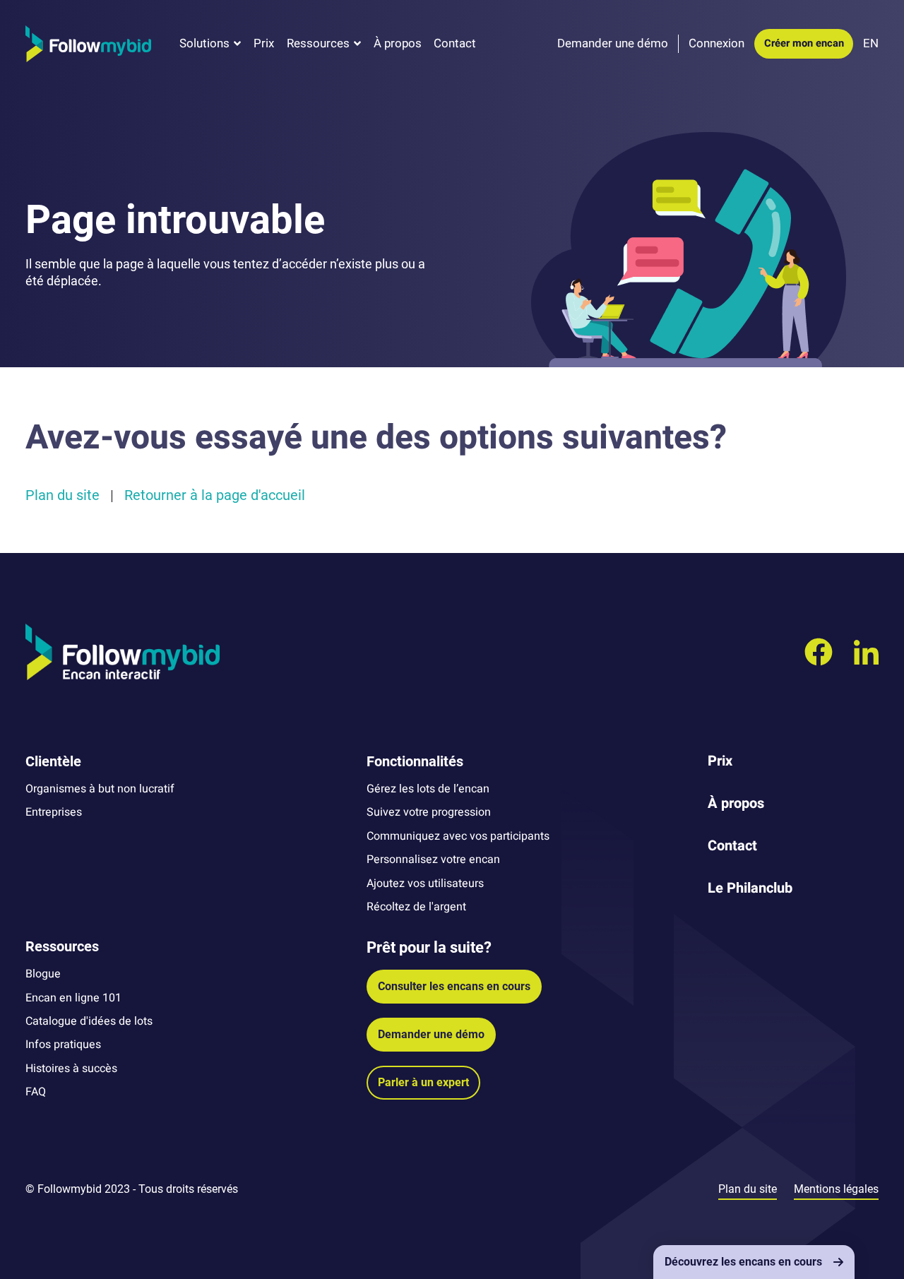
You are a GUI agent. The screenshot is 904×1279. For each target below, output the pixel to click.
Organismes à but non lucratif (99, 788)
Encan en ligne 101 (73, 997)
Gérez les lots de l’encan (428, 788)
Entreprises (53, 812)
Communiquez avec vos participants (458, 836)
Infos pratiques (63, 1044)
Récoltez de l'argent (416, 906)
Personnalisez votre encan (433, 859)
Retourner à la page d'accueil (214, 495)
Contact (455, 43)
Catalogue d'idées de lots (89, 1021)
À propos (398, 43)
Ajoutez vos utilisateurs (425, 883)
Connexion (716, 43)
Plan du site (62, 495)
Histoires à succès (71, 1068)
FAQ (35, 1091)
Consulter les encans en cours (454, 986)
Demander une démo (431, 1034)
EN (871, 43)
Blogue (43, 973)
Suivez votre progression (429, 812)
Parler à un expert (423, 1082)
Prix (264, 43)
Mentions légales (836, 1189)
